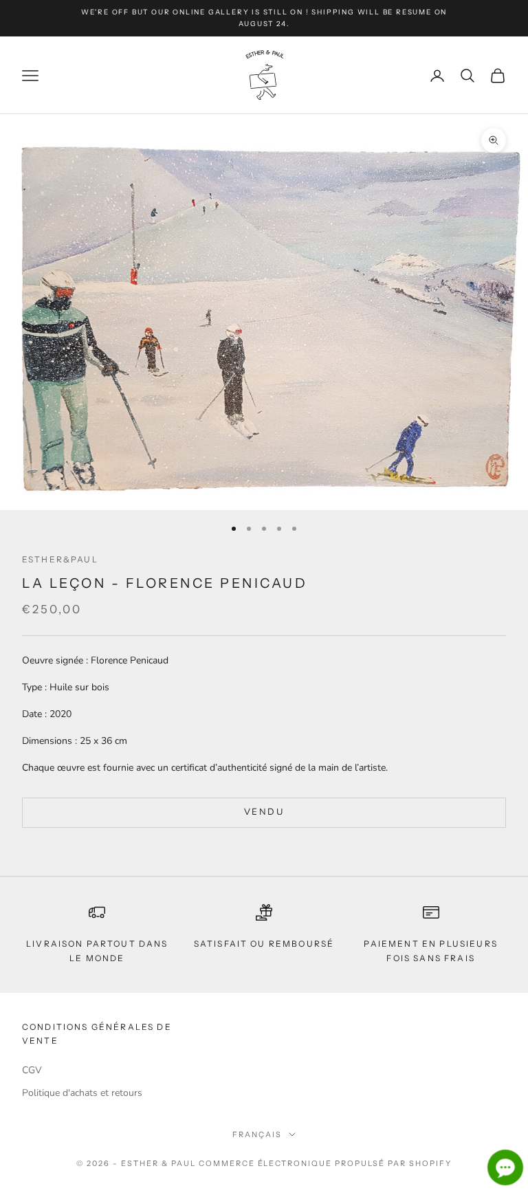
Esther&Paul (60, 559)
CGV (32, 1070)
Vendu (264, 812)
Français (257, 1134)
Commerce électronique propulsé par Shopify (325, 1163)
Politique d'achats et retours (82, 1092)
